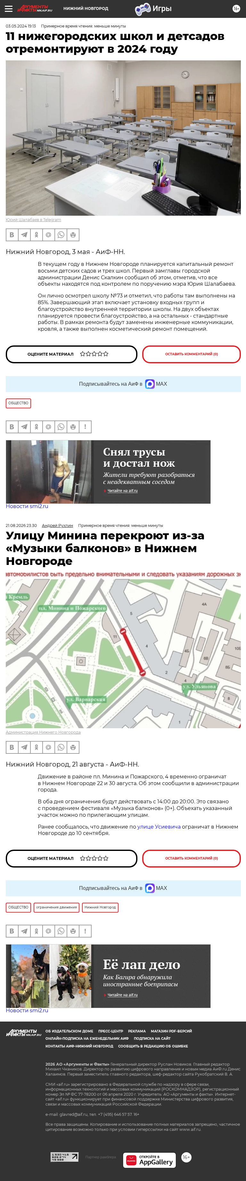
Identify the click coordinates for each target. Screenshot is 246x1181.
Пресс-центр (110, 1031)
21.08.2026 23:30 (21, 525)
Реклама (137, 1031)
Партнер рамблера (101, 1157)
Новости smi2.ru (27, 506)
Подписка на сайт (152, 1039)
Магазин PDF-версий (171, 1031)
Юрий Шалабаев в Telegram (33, 219)
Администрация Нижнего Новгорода (43, 732)
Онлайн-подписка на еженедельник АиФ (87, 1039)
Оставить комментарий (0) (191, 354)
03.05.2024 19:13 (21, 26)
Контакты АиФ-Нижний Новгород (79, 1046)
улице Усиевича (158, 827)
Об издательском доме (69, 1031)
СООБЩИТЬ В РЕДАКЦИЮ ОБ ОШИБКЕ (153, 1046)
